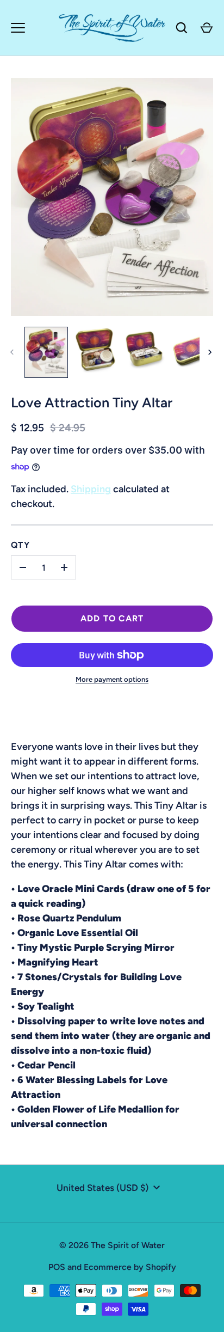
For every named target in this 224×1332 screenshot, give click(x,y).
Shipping (91, 489)
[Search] (182, 28)
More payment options (112, 679)
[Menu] (18, 28)
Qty (20, 545)
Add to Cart (112, 618)
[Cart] (207, 28)
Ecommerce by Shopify (130, 1267)
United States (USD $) (102, 1187)
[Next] (211, 352)
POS (56, 1267)
